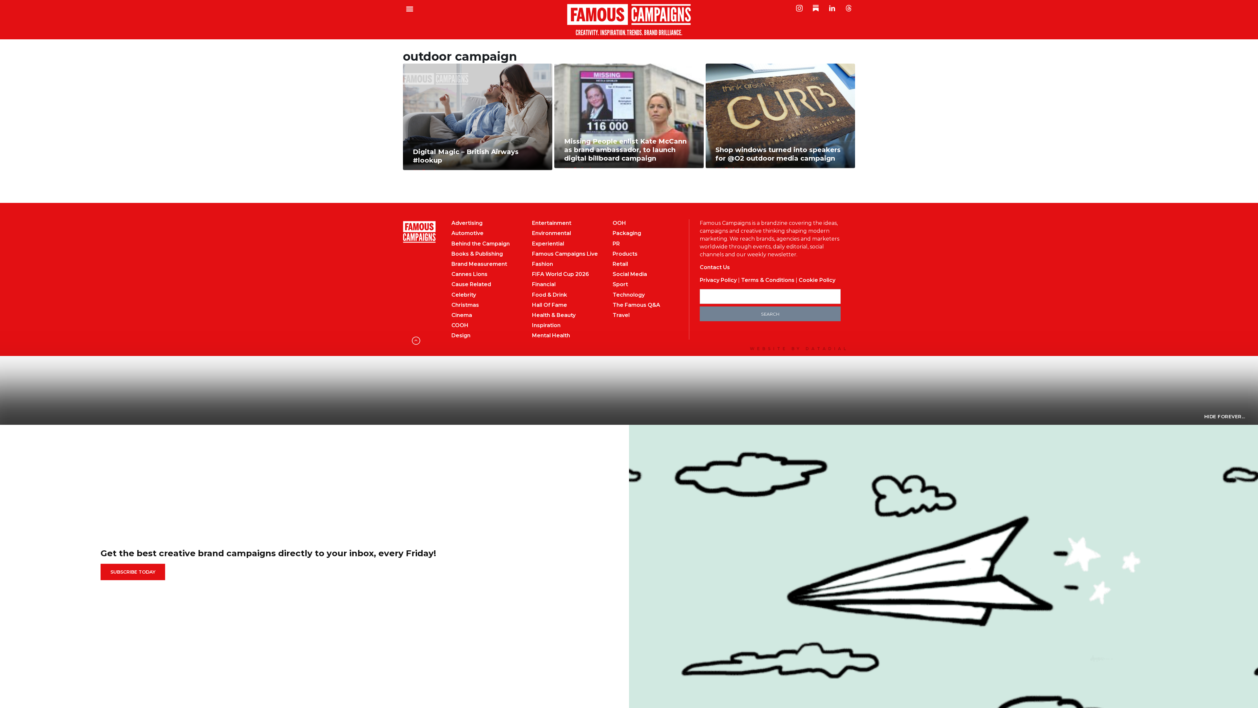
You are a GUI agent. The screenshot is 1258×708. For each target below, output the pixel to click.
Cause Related (471, 284)
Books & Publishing (477, 254)
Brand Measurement (479, 264)
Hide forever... (1224, 417)
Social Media (630, 274)
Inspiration (546, 325)
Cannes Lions (469, 274)
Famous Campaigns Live (565, 254)
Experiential (548, 244)
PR (616, 244)
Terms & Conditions (767, 280)
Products (625, 254)
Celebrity (463, 295)
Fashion (542, 264)
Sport (620, 284)
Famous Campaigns (629, 19)
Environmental (551, 233)
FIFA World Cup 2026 (560, 274)
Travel (621, 315)
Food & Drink (549, 295)
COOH (459, 325)
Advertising (467, 223)
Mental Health (551, 335)
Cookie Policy (817, 280)
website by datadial (799, 348)
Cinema (461, 315)
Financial (544, 284)
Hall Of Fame (549, 305)
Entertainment (551, 223)
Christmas (465, 305)
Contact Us (715, 267)
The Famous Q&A (636, 305)
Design (460, 335)
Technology (629, 295)
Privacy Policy (718, 280)
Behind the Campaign (480, 244)
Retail (620, 264)
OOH (619, 223)
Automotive (467, 233)
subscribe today (132, 572)
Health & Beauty (554, 315)
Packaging (627, 233)
